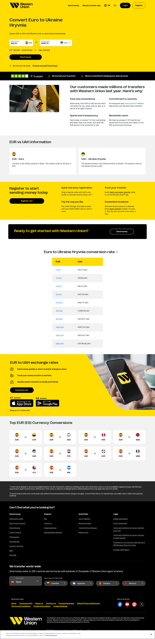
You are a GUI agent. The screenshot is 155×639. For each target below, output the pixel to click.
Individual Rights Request (53, 532)
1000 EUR (60, 327)
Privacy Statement (120, 523)
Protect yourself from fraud (45, 66)
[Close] (151, 634)
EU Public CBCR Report (121, 550)
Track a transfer (15, 532)
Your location (20, 578)
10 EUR (59, 278)
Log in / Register (84, 519)
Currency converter (16, 546)
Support (47, 514)
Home (13, 603)
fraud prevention (130, 103)
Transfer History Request (88, 528)
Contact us (48, 523)
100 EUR (59, 303)
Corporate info (25, 603)
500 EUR (59, 319)
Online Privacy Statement (88, 603)
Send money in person (17, 523)
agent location (115, 209)
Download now (21, 390)
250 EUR (59, 311)
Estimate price (14, 528)
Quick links (83, 514)
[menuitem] (21, 5)
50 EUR (59, 294)
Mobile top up (83, 532)
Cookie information (42, 606)
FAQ (45, 519)
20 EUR (59, 286)
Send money (25, 57)
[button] (107, 5)
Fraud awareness (50, 528)
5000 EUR (60, 344)
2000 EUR (60, 335)
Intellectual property (120, 519)
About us (39, 603)
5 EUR (58, 270)
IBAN (11, 551)
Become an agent (85, 523)
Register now (27, 201)
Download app (14, 542)
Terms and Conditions (21, 606)
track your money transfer (120, 192)
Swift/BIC (12, 555)
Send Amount (15, 41)
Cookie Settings (60, 606)
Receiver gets (45, 41)
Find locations (14, 537)
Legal (115, 514)
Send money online (16, 519)
